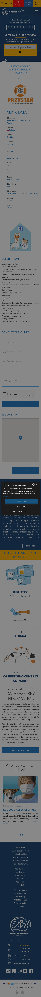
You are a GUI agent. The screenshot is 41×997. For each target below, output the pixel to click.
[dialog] (20, 498)
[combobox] (33, 484)
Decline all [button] (21, 507)
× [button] (36, 484)
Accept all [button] (21, 501)
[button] (20, 512)
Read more (6, 496)
